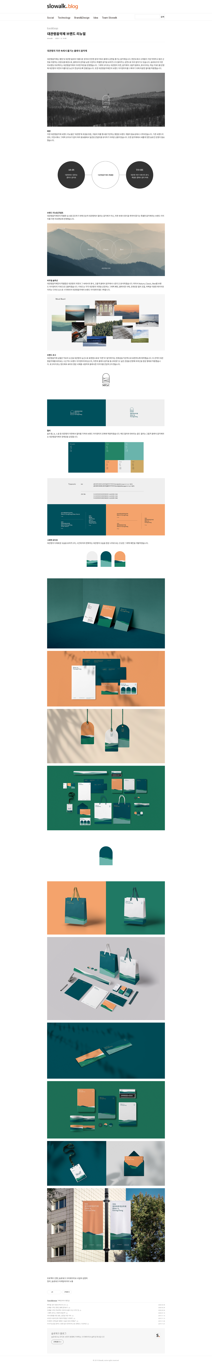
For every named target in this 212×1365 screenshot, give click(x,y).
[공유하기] (55, 1292)
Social (50, 17)
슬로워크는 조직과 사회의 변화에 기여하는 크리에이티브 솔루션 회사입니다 (77, 1337)
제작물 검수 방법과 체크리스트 (56, 1305)
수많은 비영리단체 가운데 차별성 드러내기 (60, 1318)
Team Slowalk (109, 17)
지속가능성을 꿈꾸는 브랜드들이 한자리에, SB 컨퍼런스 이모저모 (67, 1324)
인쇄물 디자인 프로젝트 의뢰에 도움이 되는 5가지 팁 (63, 1310)
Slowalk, (101, 1360)
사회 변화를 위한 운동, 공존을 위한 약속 (59, 1316)
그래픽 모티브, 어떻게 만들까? (56, 1313)
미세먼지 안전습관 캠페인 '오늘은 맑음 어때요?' (61, 1321)
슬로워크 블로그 (58, 1333)
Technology (64, 17)
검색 (162, 17)
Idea (95, 17)
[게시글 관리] (58, 1292)
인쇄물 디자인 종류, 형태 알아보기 (57, 1307)
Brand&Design (81, 17)
